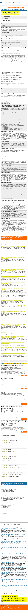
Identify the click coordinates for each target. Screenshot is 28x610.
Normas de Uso (4, 606)
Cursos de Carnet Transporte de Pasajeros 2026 (14, 422)
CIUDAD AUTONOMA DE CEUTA (10, 476)
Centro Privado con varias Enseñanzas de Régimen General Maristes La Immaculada (12, 337)
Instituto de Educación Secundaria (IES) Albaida (12, 300)
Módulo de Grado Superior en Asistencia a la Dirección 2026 (13, 548)
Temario (24, 375)
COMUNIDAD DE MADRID (9, 440)
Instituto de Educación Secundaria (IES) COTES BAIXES (13, 264)
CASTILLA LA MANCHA (9, 456)
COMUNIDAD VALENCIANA (10, 444)
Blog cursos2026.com (19, 608)
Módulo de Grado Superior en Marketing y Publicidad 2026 (13, 554)
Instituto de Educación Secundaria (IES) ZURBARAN (13, 305)
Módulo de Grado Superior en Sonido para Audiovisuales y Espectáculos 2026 (14, 573)
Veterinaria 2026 (5, 596)
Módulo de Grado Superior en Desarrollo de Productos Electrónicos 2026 (13, 535)
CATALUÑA (7, 438)
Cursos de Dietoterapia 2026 (8, 378)
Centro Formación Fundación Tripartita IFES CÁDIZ (12, 241)
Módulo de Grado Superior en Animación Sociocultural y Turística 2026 (14, 586)
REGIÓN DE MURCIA (8, 460)
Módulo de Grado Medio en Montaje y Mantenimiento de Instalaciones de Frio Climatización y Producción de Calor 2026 (14, 528)
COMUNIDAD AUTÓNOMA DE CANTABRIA (12, 472)
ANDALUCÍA (7, 442)
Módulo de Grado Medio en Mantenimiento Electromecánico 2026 (12, 407)
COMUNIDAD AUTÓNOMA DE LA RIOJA (12, 474)
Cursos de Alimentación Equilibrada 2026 (12, 365)
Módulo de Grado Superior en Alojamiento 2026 (12, 567)
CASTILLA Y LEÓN (8, 451)
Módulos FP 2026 (14, 596)
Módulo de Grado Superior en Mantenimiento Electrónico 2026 (14, 580)
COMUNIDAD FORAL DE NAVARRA (11, 467)
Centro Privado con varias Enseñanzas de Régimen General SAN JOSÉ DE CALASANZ (12, 270)
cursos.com (13, 2)
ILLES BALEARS (8, 463)
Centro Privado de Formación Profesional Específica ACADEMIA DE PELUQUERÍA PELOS (13, 277)
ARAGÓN (6, 458)
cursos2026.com (7, 605)
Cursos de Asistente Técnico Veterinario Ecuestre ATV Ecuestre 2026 (13, 601)
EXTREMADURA (8, 469)
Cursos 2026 (3, 7)
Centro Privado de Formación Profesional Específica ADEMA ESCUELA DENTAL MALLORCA (13, 325)
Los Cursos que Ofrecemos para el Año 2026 (10, 607)
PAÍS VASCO (7, 447)
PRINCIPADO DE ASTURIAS (10, 465)
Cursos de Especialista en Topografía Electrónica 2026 (13, 598)
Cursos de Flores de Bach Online (10, 391)
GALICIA (6, 449)
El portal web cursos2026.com (7, 608)
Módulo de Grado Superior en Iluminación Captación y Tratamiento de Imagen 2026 (13, 562)
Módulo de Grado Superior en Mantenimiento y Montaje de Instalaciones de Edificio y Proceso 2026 (13, 542)
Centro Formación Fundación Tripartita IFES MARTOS (13, 246)
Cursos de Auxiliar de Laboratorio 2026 (9, 487)
